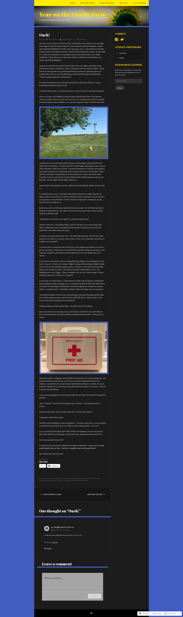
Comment (94, 596)
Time (71, 264)
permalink (84, 480)
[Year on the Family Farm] (91, 25)
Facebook (116, 39)
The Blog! (57, 478)
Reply (49, 548)
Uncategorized (65, 478)
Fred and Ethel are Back (52, 494)
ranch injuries (67, 480)
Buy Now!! (124, 3)
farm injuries (88, 478)
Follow (120, 88)
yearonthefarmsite (67, 39)
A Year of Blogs (139, 3)
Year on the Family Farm (72, 14)
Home (72, 3)
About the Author (107, 3)
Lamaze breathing (56, 480)
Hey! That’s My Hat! (94, 494)
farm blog (81, 478)
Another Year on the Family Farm (83, 448)
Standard (82, 39)
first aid (48, 480)
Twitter (122, 39)
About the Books (87, 3)
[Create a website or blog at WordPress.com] (91, 613)
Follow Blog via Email (128, 64)
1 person (55, 542)
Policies (121, 58)
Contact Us (122, 53)
